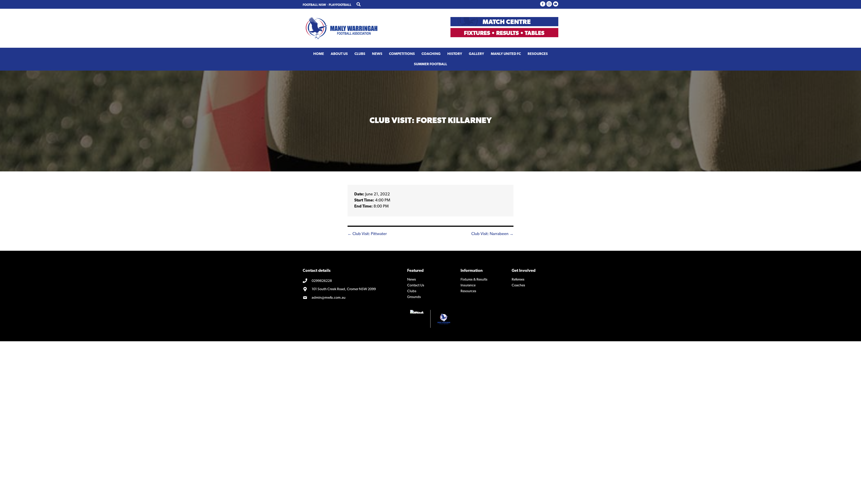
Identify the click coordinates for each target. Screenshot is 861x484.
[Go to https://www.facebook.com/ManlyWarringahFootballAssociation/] (542, 4)
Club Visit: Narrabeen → (492, 234)
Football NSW (314, 5)
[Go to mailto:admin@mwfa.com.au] (351, 298)
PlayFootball (340, 5)
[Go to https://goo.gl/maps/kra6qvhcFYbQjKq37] (351, 289)
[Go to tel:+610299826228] (351, 281)
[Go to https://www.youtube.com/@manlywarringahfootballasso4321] (555, 4)
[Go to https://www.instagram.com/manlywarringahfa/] (549, 4)
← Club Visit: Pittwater (367, 234)
